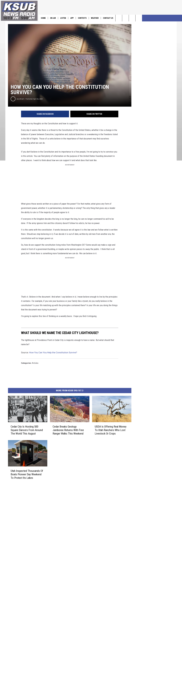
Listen (63, 18)
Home (43, 18)
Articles (35, 363)
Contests (82, 18)
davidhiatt (20, 99)
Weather (95, 18)
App (72, 18)
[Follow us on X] (139, 18)
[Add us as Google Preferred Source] (125, 18)
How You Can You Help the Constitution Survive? (53, 352)
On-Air (53, 18)
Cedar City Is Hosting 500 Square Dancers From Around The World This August (27, 430)
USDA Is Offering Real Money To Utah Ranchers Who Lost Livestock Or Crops (110, 430)
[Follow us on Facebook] (132, 18)
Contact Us (108, 18)
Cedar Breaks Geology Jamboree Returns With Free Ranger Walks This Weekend (68, 430)
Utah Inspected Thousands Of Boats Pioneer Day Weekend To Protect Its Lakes (27, 474)
